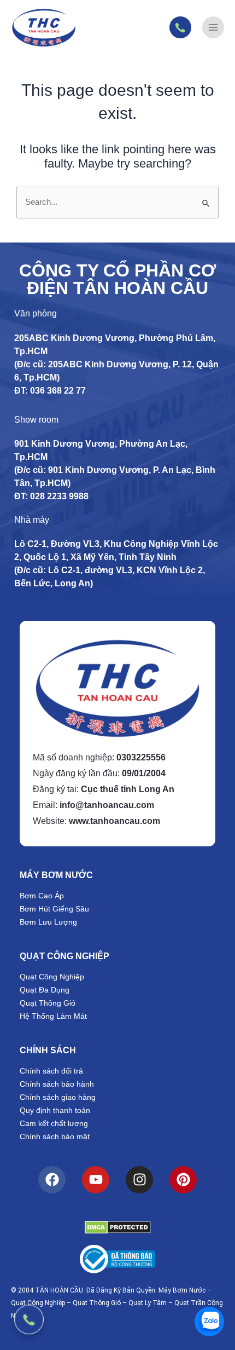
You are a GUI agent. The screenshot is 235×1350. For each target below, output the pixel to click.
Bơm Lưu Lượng (48, 922)
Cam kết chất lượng (54, 1123)
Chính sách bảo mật (55, 1136)
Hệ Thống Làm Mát (53, 1016)
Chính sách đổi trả (51, 1070)
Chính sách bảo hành (57, 1084)
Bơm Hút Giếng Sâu (54, 908)
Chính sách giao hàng (58, 1097)
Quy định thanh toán (55, 1110)
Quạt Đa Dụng (44, 989)
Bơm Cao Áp (42, 895)
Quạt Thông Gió (47, 1003)
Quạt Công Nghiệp (52, 976)
